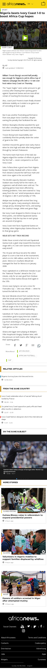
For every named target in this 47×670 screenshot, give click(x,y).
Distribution (6, 649)
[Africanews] (16, 4)
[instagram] (23, 631)
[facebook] (41, 627)
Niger (5, 595)
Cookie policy (40, 643)
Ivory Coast (7, 48)
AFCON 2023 (24, 351)
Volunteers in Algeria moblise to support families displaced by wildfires (23, 557)
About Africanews (8, 638)
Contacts (5, 643)
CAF (9, 360)
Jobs (3, 654)
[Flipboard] (35, 627)
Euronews (42, 660)
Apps (44, 654)
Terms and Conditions (37, 638)
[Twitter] (29, 627)
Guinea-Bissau (9, 511)
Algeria (6, 553)
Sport (4, 10)
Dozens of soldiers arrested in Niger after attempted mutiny (21, 599)
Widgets (4, 660)
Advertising (41, 649)
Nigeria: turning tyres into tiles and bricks (17, 377)
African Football (27, 356)
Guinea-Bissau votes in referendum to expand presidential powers (23, 516)
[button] (25, 38)
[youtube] (22, 627)
